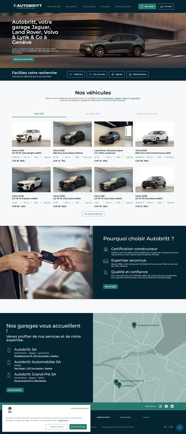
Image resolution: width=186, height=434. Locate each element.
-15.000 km (78, 74)
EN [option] (171, 427)
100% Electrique (139, 74)
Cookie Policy (63, 420)
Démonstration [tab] (145, 114)
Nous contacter (15, 390)
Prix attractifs (99, 74)
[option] (171, 427)
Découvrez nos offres (23, 59)
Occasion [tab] (90, 114)
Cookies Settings (56, 427)
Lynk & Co (135, 98)
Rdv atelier (149, 6)
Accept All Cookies (78, 427)
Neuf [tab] (36, 114)
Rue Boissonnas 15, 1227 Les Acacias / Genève (36, 356)
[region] (46, 418)
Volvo (125, 98)
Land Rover (107, 98)
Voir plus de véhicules (93, 214)
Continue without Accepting (80, 408)
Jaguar (117, 98)
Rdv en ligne (110, 286)
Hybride (119, 74)
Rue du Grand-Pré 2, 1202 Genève (30, 381)
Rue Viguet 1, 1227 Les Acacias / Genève (33, 368)
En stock (168, 6)
